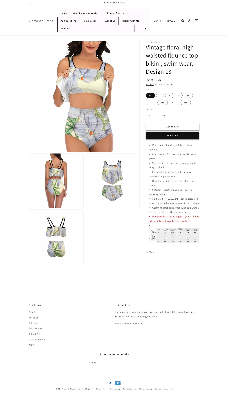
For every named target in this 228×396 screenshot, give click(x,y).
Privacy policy (114, 389)
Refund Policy (35, 334)
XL (188, 95)
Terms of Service (37, 339)
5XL (186, 102)
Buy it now (173, 135)
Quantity (150, 109)
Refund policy (99, 389)
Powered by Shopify (84, 389)
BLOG (31, 345)
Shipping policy (145, 389)
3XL (162, 102)
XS (150, 95)
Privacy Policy (35, 328)
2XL (151, 102)
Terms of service (129, 389)
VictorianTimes (69, 389)
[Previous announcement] (29, 3)
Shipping (150, 84)
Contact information (163, 389)
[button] (182, 20)
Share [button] (152, 252)
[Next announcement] (198, 3)
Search (32, 312)
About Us (33, 317)
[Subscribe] (138, 362)
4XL (174, 102)
